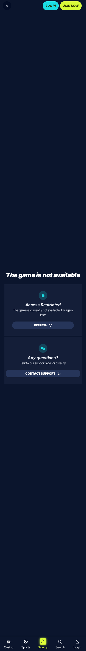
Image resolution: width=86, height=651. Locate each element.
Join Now (71, 6)
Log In (51, 6)
